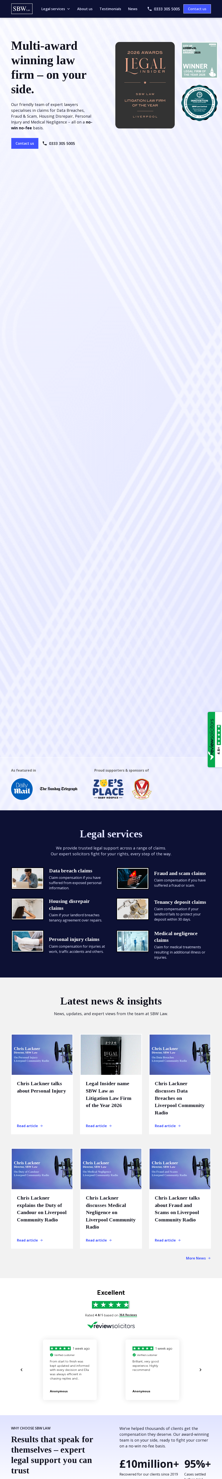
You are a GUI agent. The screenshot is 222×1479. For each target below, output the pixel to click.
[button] (56, 9)
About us (85, 8)
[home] (22, 8)
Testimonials (110, 8)
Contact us (197, 8)
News (132, 8)
